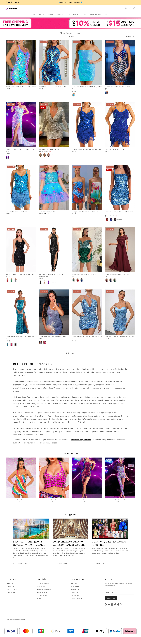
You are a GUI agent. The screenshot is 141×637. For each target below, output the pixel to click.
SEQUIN (50, 15)
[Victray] (11, 8)
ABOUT (107, 15)
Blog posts (70, 514)
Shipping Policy (75, 589)
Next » (73, 353)
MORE (84, 15)
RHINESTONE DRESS (44, 589)
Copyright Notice (12, 592)
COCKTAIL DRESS (43, 583)
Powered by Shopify (20, 619)
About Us (10, 583)
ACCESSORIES (73, 15)
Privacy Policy (74, 592)
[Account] (125, 8)
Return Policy (74, 595)
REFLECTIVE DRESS (43, 592)
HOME (33, 15)
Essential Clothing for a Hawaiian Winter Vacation (29, 543)
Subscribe (111, 598)
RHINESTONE (61, 15)
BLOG (39, 598)
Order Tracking (75, 586)
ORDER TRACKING (95, 15)
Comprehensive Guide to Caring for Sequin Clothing (69, 543)
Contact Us (10, 586)
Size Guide (73, 583)
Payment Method (76, 598)
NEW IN (41, 15)
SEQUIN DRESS (42, 586)
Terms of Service (12, 589)
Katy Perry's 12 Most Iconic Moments (109, 543)
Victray (12, 619)
